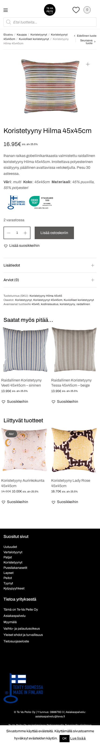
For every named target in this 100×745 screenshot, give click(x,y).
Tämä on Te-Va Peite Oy (20, 609)
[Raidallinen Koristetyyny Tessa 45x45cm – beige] (75, 350)
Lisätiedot (11, 265)
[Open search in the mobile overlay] (50, 22)
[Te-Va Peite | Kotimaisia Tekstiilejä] (50, 10)
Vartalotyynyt (12, 552)
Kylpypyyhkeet (13, 588)
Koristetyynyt (38, 34)
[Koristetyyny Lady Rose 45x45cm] (75, 450)
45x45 (36, 304)
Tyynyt (8, 583)
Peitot (7, 578)
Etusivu (8, 34)
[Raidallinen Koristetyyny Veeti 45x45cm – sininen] (25, 350)
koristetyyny (67, 304)
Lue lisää (78, 738)
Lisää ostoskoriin (54, 233)
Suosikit (76, 10)
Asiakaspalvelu (14, 616)
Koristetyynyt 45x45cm (47, 300)
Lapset (8, 573)
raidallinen (83, 304)
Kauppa (22, 34)
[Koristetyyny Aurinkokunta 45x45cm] (25, 450)
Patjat (7, 557)
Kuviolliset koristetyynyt (34, 39)
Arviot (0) (11, 280)
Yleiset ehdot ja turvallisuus (23, 635)
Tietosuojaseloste (16, 641)
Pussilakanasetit (15, 567)
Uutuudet (10, 547)
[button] (21, 246)
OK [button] (64, 738)
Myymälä (10, 622)
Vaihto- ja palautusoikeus (21, 628)
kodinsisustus (49, 304)
